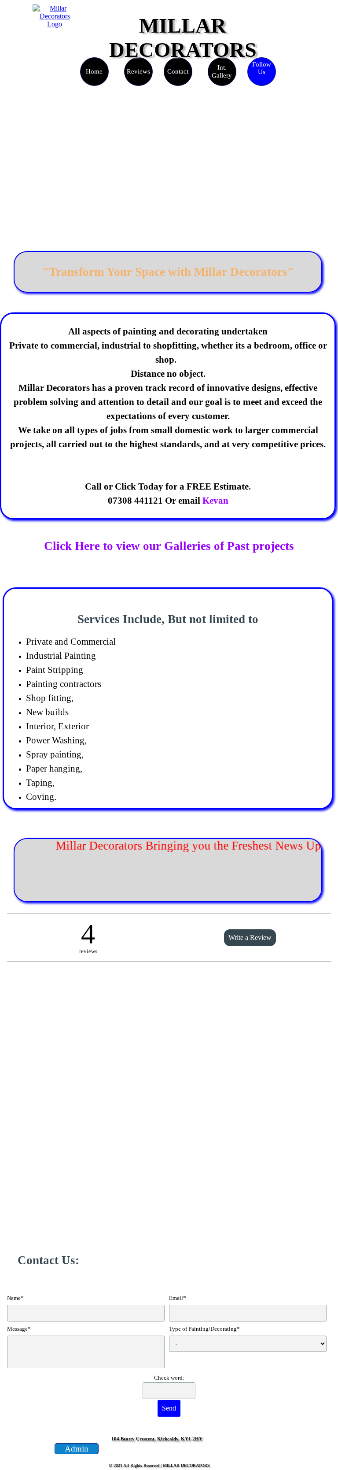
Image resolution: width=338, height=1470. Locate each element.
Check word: (169, 1377)
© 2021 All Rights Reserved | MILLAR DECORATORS (159, 1465)
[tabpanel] (168, 272)
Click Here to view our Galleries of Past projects (169, 546)
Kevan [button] (215, 500)
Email (177, 1298)
